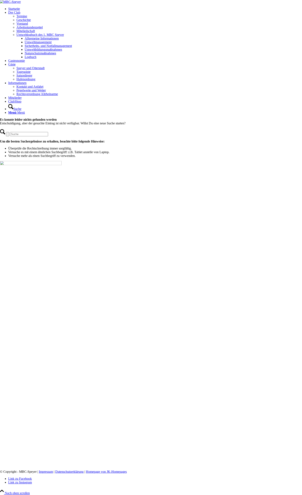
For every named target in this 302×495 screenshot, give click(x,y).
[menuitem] (155, 9)
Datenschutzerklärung (69, 471)
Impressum (46, 471)
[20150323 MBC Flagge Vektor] (10, 2)
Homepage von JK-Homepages (106, 471)
